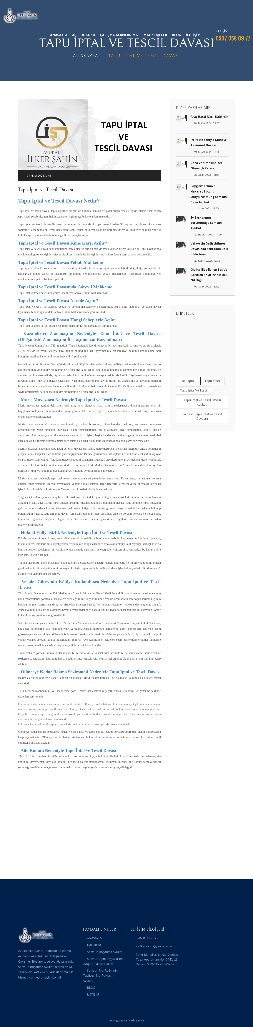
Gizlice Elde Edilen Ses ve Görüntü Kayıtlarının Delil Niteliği (210, 274)
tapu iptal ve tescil (193, 390)
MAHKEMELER (155, 35)
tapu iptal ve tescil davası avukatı (202, 402)
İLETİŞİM (193, 35)
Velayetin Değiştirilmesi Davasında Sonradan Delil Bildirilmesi (209, 248)
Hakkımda (94, 945)
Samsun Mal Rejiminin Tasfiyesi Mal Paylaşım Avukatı (100, 976)
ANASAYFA (58, 35)
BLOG (176, 35)
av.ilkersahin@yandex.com (154, 946)
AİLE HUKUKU (83, 35)
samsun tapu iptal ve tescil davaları (202, 416)
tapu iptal (187, 381)
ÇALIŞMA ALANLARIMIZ (119, 35)
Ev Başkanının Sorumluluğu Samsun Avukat (206, 222)
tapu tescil (212, 381)
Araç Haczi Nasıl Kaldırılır (209, 117)
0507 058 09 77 (146, 938)
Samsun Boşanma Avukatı (105, 952)
